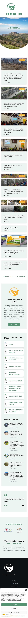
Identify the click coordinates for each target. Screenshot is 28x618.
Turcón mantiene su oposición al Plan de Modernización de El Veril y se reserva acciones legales (14, 104)
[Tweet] (23, 505)
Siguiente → (22, 276)
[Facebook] (7, 14)
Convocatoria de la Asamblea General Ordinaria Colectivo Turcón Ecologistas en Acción (14, 252)
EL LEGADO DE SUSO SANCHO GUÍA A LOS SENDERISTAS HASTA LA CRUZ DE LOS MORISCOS (13, 191)
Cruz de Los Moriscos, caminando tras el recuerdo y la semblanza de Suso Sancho (14, 217)
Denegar (14, 608)
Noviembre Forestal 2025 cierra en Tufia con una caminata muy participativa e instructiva (13, 264)
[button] (26, 590)
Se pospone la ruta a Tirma (11, 228)
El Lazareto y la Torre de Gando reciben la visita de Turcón (16, 425)
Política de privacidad (15, 615)
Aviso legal (22, 615)
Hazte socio (14, 324)
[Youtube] (14, 14)
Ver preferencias (14, 612)
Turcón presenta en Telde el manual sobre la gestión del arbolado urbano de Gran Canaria (13, 130)
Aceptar (14, 604)
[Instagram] (11, 14)
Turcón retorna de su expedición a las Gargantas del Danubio (17, 455)
